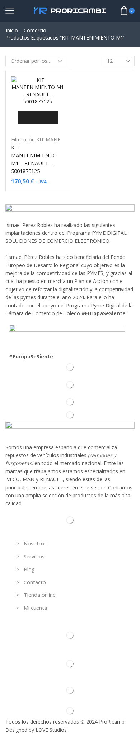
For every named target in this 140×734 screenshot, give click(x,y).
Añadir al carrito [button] (38, 117)
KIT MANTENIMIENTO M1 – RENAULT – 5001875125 (34, 159)
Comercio (35, 30)
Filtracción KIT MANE (35, 139)
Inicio (12, 30)
